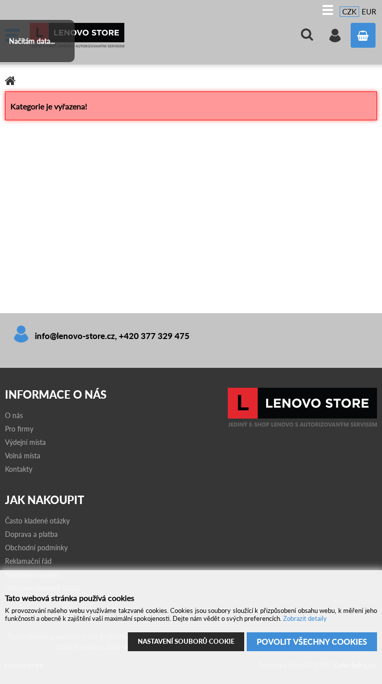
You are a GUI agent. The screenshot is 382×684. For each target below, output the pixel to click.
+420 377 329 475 (154, 336)
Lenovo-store (104, 35)
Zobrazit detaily (305, 618)
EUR (369, 11)
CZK (349, 11)
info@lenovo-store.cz (75, 336)
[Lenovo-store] (302, 424)
